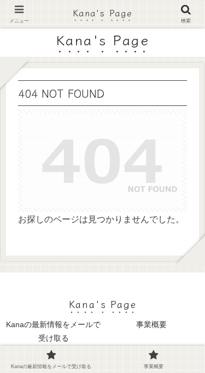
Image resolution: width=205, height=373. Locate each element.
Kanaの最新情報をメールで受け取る (53, 331)
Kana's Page (103, 12)
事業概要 (151, 324)
